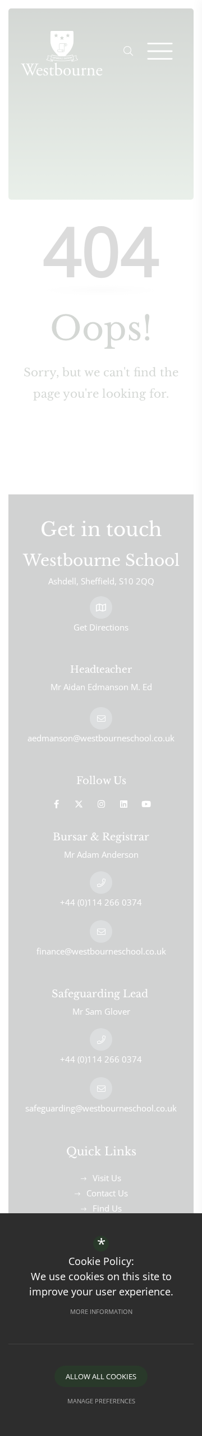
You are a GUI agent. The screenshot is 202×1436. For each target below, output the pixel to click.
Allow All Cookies (101, 1376)
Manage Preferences (101, 1401)
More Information (101, 1311)
